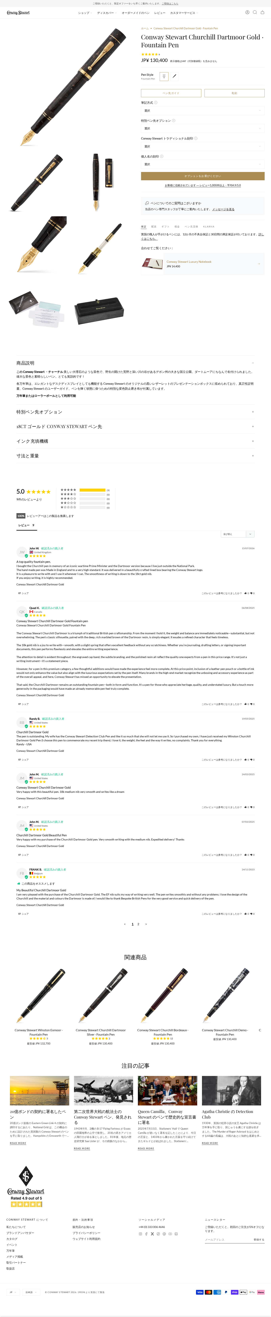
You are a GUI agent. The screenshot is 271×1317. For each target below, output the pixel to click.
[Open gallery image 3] (100, 183)
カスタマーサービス (182, 12)
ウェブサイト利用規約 (86, 1238)
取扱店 (10, 1268)
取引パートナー (16, 1262)
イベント (11, 1244)
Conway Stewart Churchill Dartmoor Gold (40, 584)
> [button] (146, 924)
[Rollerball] (174, 76)
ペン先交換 (191, 226)
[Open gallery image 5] (100, 246)
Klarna (209, 226)
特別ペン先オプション (39, 412)
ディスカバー (105, 12)
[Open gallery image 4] (36, 246)
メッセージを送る (223, 209)
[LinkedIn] (176, 1234)
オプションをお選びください (203, 176)
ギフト (165, 226)
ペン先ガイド (171, 92)
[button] (246, 593)
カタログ (11, 1238)
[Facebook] (146, 1234)
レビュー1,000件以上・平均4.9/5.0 (151, 3)
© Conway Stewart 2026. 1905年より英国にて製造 (75, 1292)
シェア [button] (25, 593)
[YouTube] (170, 1234)
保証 (144, 226)
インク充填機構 (32, 441)
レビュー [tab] (24, 525)
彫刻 (234, 92)
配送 (154, 226)
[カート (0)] (262, 13)
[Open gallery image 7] (100, 309)
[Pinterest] (164, 1234)
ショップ (83, 12)
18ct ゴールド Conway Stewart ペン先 (59, 426)
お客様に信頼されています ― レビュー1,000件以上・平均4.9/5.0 (203, 185)
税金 (177, 226)
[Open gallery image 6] (36, 309)
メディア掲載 (14, 1256)
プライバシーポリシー (86, 1232)
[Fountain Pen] (164, 76)
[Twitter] (152, 1234)
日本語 (29, 1292)
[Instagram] (140, 1234)
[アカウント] (247, 13)
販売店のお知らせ (84, 1227)
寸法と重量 (27, 456)
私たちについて (16, 1227)
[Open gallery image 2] (36, 183)
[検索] (255, 13)
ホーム (145, 28)
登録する (259, 1239)
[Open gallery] (68, 88)
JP (11, 1292)
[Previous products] (11, 997)
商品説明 (25, 363)
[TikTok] (158, 1234)
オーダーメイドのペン (136, 12)
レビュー (159, 12)
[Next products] (260, 997)
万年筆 (10, 1250)
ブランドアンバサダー (20, 1232)
